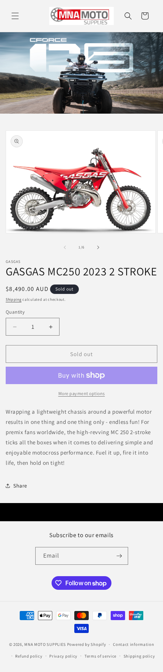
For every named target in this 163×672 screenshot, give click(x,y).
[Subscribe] (119, 556)
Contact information (133, 644)
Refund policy (28, 656)
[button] (15, 16)
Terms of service (100, 656)
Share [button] (20, 485)
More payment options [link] (81, 393)
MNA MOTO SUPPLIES (45, 644)
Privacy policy (63, 656)
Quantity (15, 312)
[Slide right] (98, 247)
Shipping (14, 299)
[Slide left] (64, 247)
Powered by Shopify (86, 644)
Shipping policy (139, 656)
